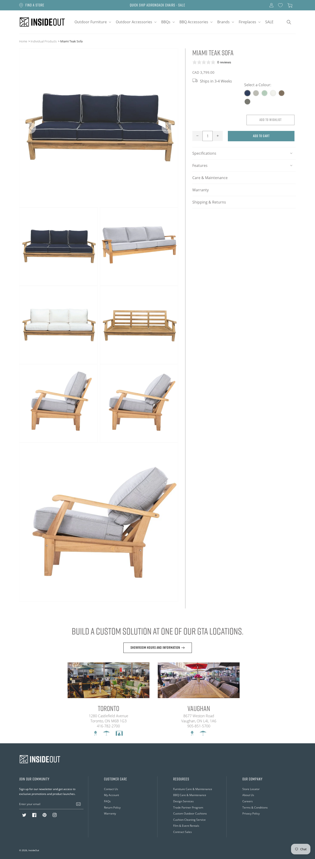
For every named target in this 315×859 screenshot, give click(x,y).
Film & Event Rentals (186, 825)
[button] (92, 22)
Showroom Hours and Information (155, 647)
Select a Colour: (257, 84)
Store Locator (251, 789)
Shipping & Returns (209, 201)
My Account (111, 795)
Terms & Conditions (255, 807)
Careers (247, 801)
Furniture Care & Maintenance (192, 789)
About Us (248, 795)
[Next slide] (167, 128)
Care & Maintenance (210, 177)
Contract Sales (182, 832)
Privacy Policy (251, 813)
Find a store (34, 5)
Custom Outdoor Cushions (190, 813)
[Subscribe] (78, 804)
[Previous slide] (30, 128)
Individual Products (44, 41)
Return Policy (112, 807)
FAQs (107, 801)
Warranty (200, 189)
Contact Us (111, 789)
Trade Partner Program (188, 807)
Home (23, 41)
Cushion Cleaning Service (189, 819)
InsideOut (33, 850)
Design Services (183, 801)
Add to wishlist (270, 119)
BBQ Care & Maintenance (189, 795)
